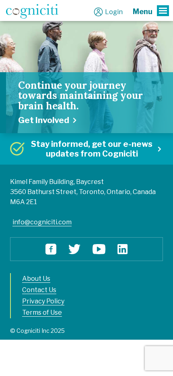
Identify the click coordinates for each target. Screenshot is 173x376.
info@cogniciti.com (42, 222)
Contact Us (39, 290)
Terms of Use (42, 312)
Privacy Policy (43, 301)
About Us (36, 278)
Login (114, 12)
